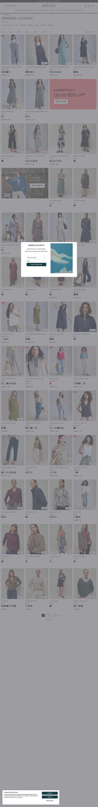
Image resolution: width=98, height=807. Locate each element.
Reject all (50, 796)
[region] (30, 797)
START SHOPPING (36, 264)
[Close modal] (75, 244)
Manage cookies (49, 800)
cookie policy (19, 797)
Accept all (49, 793)
